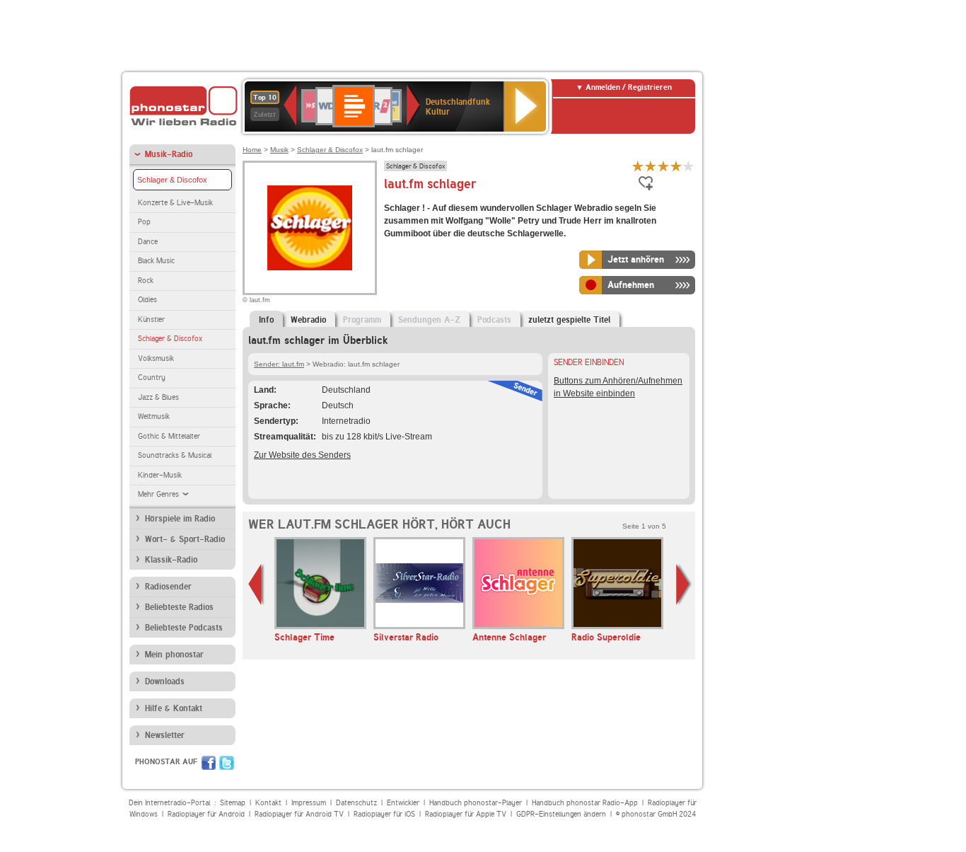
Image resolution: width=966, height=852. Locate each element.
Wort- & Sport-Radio (185, 539)
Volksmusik (156, 358)
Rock (145, 280)
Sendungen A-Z (429, 320)
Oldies (147, 299)
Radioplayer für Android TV (299, 814)
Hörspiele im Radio (180, 519)
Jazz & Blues (158, 397)
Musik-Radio (168, 154)
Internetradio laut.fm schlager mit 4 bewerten (676, 166)
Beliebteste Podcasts (184, 628)
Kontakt (268, 802)
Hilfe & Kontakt (173, 708)
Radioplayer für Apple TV (465, 814)
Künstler (151, 319)
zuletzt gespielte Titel (569, 320)
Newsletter (165, 735)
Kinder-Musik (160, 475)
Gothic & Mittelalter (169, 436)
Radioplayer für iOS (384, 814)
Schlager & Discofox (172, 179)
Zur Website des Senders (302, 455)
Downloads (165, 681)
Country (151, 377)
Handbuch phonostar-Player (475, 802)
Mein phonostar (174, 655)
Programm (362, 320)
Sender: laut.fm (279, 364)
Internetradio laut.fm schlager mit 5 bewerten (688, 166)
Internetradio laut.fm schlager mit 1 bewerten (638, 166)
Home (252, 150)
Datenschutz (356, 802)
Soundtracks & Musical (174, 455)
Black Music (156, 260)
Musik (279, 150)
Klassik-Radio (171, 560)
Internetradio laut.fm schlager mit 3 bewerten (663, 166)
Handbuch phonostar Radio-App (585, 802)
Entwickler (403, 802)
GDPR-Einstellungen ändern (561, 814)
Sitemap (232, 802)
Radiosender (168, 587)
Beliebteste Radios (179, 607)
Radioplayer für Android (206, 814)
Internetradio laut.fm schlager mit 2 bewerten (650, 166)
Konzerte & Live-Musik (175, 202)
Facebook (209, 763)
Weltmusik (154, 416)
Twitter (226, 763)
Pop (144, 221)
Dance (148, 241)
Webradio (308, 320)
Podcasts (494, 320)
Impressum (308, 802)
